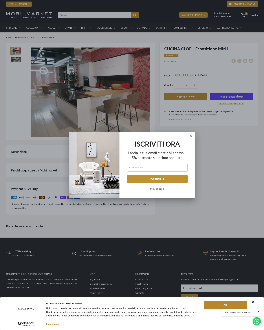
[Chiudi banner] (253, 302)
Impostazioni (53, 324)
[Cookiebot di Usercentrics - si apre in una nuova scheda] (26, 324)
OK (225, 305)
